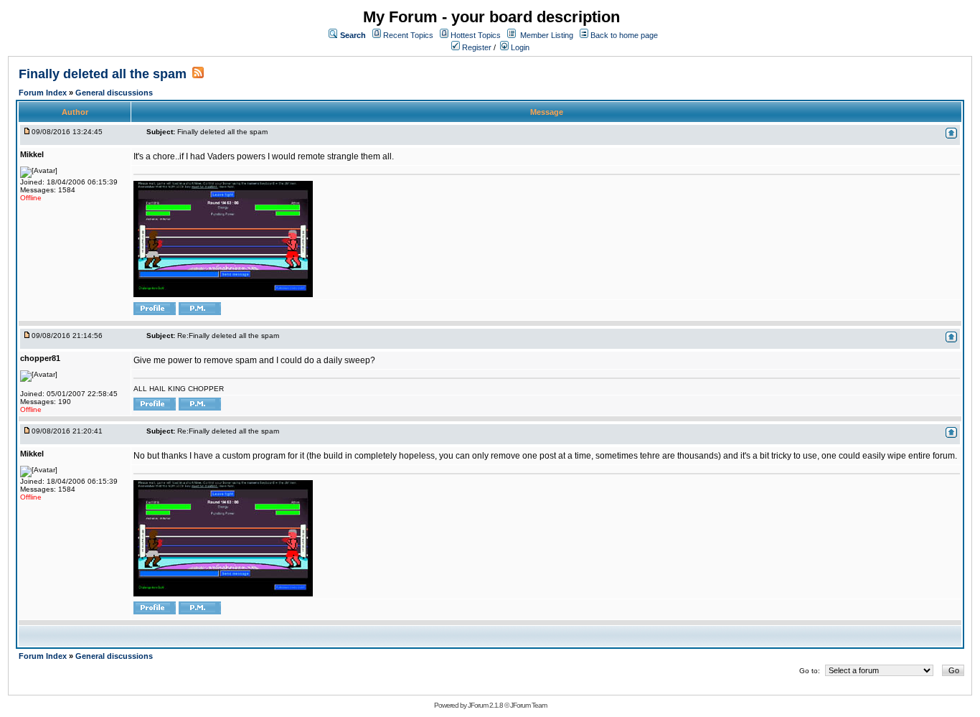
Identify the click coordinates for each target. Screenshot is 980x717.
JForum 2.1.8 (485, 705)
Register (475, 47)
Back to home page (624, 35)
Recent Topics (408, 35)
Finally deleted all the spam (103, 74)
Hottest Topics (476, 35)
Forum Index (44, 92)
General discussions (114, 92)
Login (519, 47)
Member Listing (546, 35)
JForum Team (528, 705)
